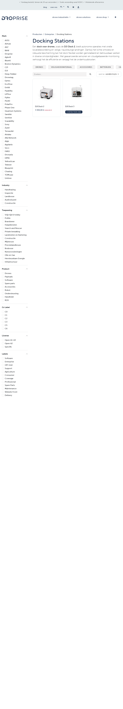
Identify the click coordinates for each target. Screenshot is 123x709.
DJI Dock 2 (39, 106)
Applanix (8, 144)
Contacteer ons (74, 112)
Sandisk (8, 114)
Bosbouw (9, 248)
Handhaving (10, 190)
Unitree (8, 178)
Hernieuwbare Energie (15, 258)
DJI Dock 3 (69, 106)
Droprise (8, 54)
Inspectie (9, 193)
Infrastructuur (11, 262)
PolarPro (8, 104)
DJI (6, 70)
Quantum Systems (13, 111)
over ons (53, 7)
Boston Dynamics (12, 64)
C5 (6, 325)
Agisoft (8, 57)
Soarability (9, 121)
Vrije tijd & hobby (12, 215)
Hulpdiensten (11, 225)
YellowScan (10, 161)
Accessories (10, 287)
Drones (8, 273)
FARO (7, 151)
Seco (7, 148)
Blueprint (9, 168)
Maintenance (10, 388)
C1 (6, 315)
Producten (37, 34)
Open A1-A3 (10, 340)
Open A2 (9, 343)
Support (8, 368)
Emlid (7, 87)
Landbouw (9, 196)
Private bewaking (12, 231)
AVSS (7, 40)
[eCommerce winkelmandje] (73, 7)
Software (9, 280)
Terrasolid (9, 131)
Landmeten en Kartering (15, 235)
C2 (6, 318)
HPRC (7, 158)
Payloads (9, 277)
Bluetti (8, 60)
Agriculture (10, 372)
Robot (7, 290)
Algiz (7, 141)
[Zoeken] (90, 74)
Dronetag (9, 77)
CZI (6, 67)
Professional (10, 382)
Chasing (8, 171)
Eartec (7, 81)
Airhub (8, 44)
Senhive (8, 118)
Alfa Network (10, 138)
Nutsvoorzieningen (13, 252)
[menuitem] (61, 18)
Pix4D (7, 101)
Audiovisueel (10, 200)
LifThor (8, 94)
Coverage (9, 378)
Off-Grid (8, 365)
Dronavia (9, 154)
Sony (7, 124)
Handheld (9, 297)
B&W (7, 50)
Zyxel (7, 128)
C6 (6, 328)
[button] (109, 74)
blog (45, 7)
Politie (7, 218)
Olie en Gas (10, 255)
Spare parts (10, 283)
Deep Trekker (10, 74)
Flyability (8, 91)
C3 (6, 322)
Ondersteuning (11, 293)
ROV (7, 300)
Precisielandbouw (13, 245)
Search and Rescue (13, 228)
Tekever (8, 165)
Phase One (9, 107)
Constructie (10, 203)
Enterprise (9, 362)
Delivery (8, 395)
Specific (8, 347)
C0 (6, 312)
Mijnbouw (9, 241)
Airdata (8, 134)
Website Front (11, 392)
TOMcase (9, 175)
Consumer (9, 375)
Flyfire (7, 97)
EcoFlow (8, 84)
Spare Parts (10, 385)
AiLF (6, 47)
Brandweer (10, 221)
